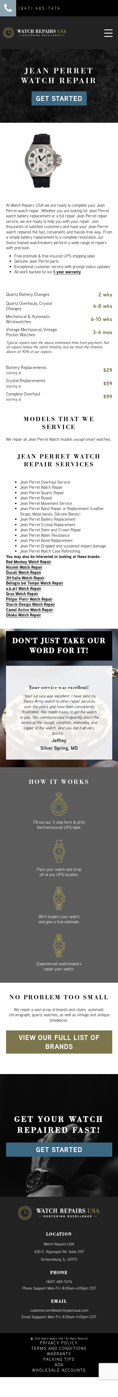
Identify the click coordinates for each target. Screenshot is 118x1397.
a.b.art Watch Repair (23, 588)
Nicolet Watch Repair (24, 567)
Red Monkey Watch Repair (28, 562)
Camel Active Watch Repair (29, 610)
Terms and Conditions (59, 1338)
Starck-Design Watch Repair (30, 604)
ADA (59, 1354)
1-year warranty (67, 272)
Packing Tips (59, 1349)
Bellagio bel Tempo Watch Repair (34, 583)
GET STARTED (59, 98)
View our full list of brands (59, 1032)
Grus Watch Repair (22, 593)
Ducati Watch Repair (23, 572)
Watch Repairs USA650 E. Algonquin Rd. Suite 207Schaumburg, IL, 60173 (59, 1242)
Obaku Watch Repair (23, 615)
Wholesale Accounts (59, 1360)
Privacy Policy (59, 1332)
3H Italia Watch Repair (25, 578)
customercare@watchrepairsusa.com (59, 1300)
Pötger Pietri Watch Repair (29, 599)
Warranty (59, 1343)
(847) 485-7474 (59, 1271)
